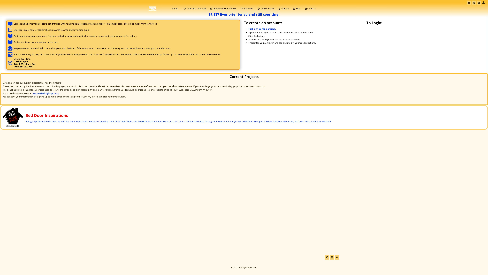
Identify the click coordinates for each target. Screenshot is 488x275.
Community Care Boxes (224, 8)
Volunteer (248, 8)
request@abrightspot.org (46, 93)
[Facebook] (469, 3)
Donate (285, 8)
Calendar (312, 8)
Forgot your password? (425, 67)
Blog (298, 8)
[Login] (483, 2)
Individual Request (196, 8)
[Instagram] (474, 3)
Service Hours (267, 8)
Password (386, 43)
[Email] (479, 3)
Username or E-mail (390, 32)
